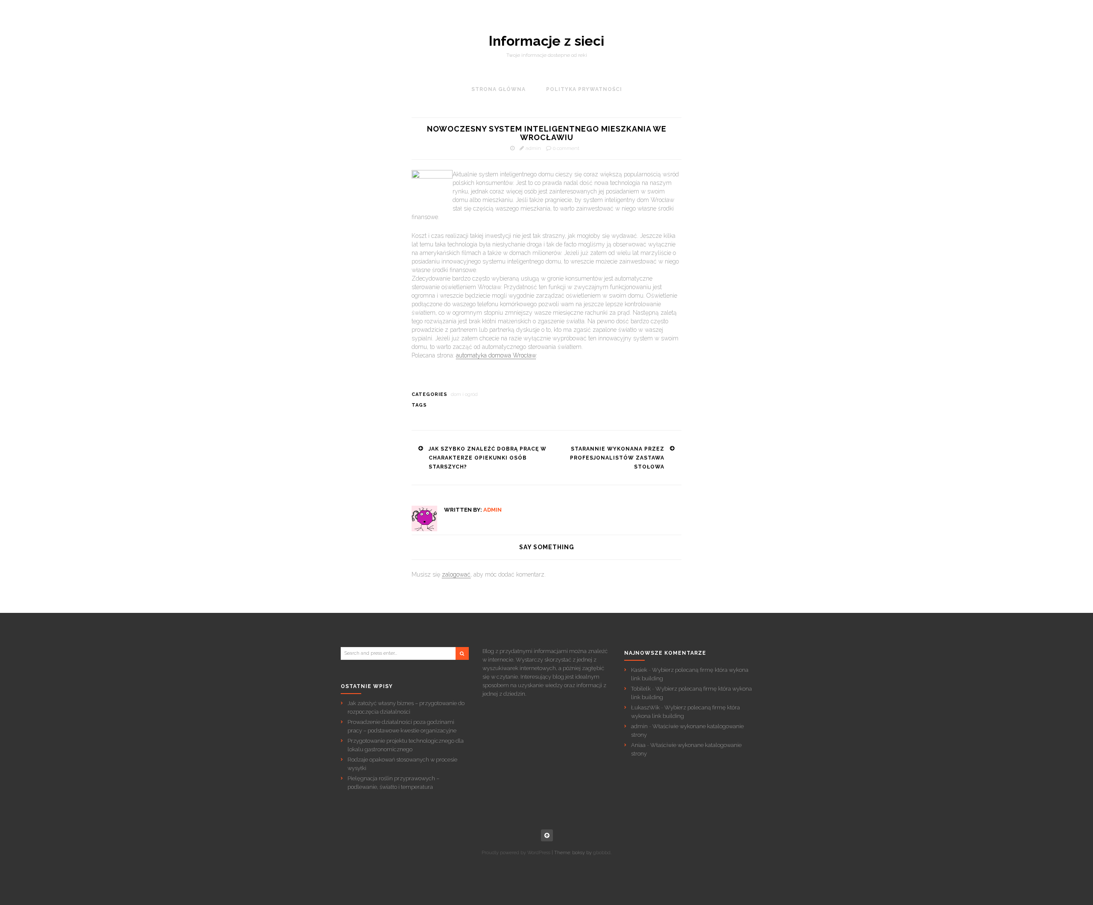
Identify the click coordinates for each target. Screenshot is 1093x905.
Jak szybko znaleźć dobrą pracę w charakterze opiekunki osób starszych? (487, 458)
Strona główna (498, 89)
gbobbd (602, 852)
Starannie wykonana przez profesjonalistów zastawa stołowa (617, 458)
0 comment (566, 148)
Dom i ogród (464, 394)
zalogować (456, 574)
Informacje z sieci (546, 41)
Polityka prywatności (584, 89)
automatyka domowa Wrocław (496, 355)
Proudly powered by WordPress (516, 852)
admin (533, 148)
